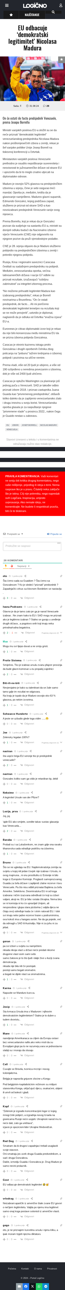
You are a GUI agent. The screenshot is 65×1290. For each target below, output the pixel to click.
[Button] (11, 15)
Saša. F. (17, 106)
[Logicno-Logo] (35, 5)
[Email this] (19, 1286)
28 (47, 106)
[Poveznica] (60, 5)
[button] (7, 5)
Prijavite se (56, 534)
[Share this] (26, 1286)
